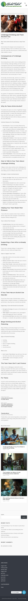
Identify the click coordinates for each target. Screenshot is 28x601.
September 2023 (4, 575)
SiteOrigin (24, 598)
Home (2, 13)
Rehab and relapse (5, 535)
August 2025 (4, 571)
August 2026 (4, 565)
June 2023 (3, 577)
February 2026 (4, 567)
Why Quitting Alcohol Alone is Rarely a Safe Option (12, 533)
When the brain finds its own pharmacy (9, 537)
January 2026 (4, 569)
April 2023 (3, 581)
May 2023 (3, 579)
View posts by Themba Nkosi (7, 414)
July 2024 (3, 573)
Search (2, 514)
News (5, 13)
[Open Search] (25, 3)
